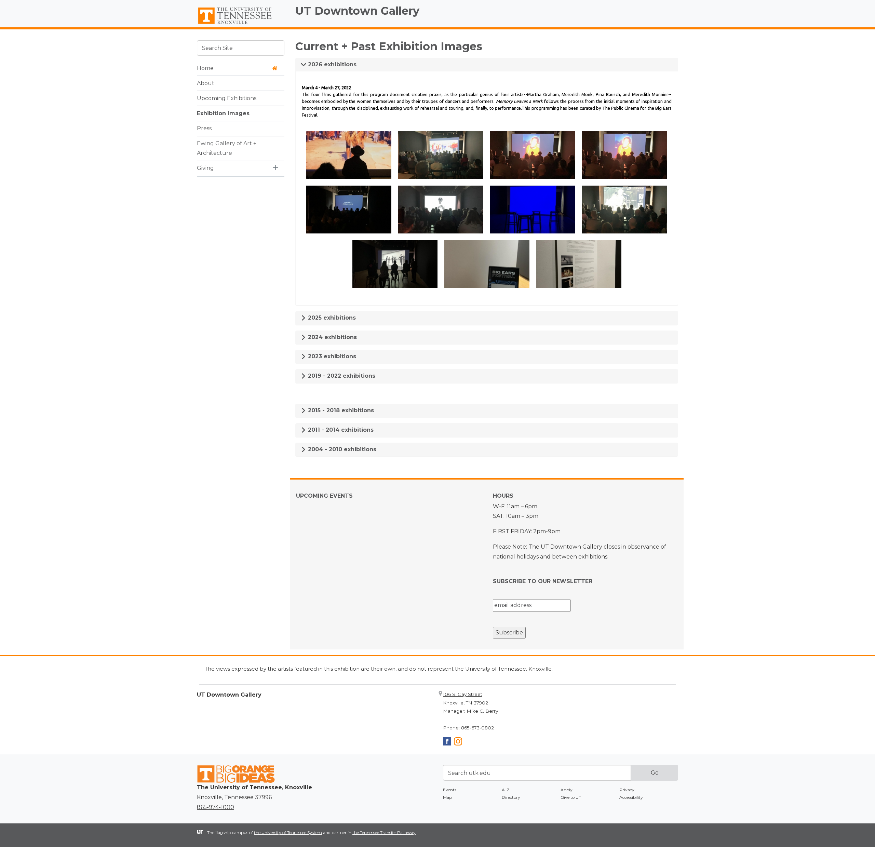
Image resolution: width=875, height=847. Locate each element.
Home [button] (205, 68)
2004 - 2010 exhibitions (341, 449)
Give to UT (571, 797)
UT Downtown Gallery (357, 10)
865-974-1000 (215, 807)
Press (204, 128)
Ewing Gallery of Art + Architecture (226, 148)
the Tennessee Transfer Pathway (384, 832)
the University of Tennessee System (288, 832)
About (205, 83)
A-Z (505, 789)
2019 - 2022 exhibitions (340, 376)
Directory (511, 797)
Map (447, 797)
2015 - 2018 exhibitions (340, 410)
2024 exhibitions (331, 337)
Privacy (626, 789)
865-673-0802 (477, 727)
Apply (567, 789)
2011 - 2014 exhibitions (340, 430)
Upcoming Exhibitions (226, 98)
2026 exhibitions (331, 64)
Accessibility (631, 797)
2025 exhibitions (331, 317)
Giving (205, 168)
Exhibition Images (223, 113)
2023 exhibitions (331, 356)
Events (449, 789)
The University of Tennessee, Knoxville (240, 24)
